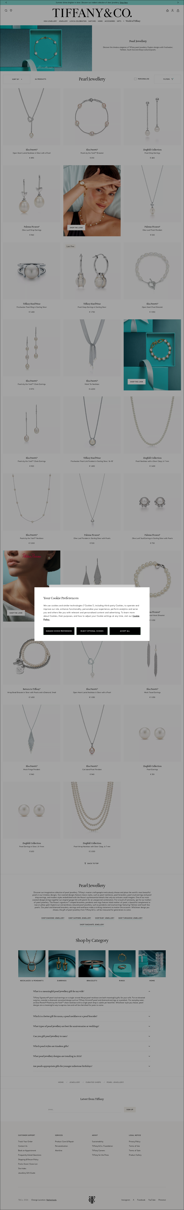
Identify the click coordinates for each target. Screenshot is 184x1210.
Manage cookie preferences (59, 631)
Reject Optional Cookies (92, 631)
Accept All (125, 631)
